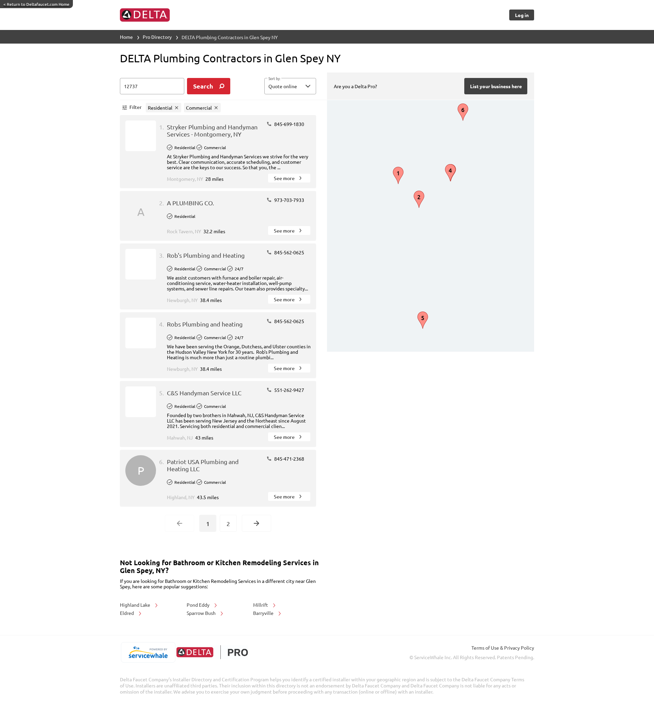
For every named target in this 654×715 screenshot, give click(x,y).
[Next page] (256, 523)
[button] (290, 86)
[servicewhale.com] (148, 652)
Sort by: (274, 78)
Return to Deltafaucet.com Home (36, 4)
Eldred (127, 613)
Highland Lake (135, 605)
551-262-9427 (288, 390)
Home (126, 37)
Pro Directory (157, 37)
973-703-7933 (288, 200)
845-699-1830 (288, 124)
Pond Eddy (199, 605)
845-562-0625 (288, 252)
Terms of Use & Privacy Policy (502, 648)
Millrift (261, 605)
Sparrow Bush (202, 613)
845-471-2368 (288, 459)
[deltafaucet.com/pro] (212, 652)
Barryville (264, 613)
